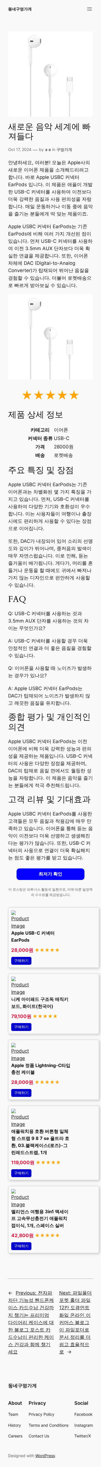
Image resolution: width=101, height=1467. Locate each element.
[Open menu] (89, 9)
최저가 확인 (50, 874)
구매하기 (21, 961)
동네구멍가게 (20, 8)
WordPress (45, 1455)
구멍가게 (64, 149)
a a (48, 149)
